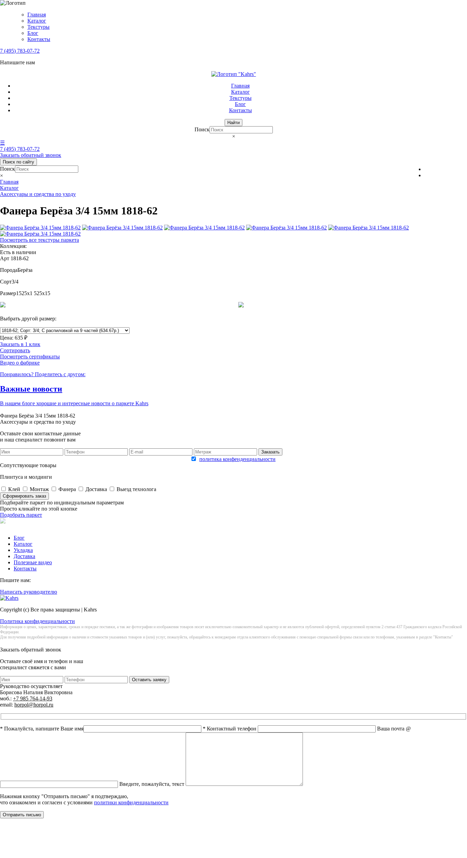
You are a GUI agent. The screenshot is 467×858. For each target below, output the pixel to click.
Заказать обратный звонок (30, 155)
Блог (32, 33)
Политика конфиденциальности (37, 621)
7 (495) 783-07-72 (20, 51)
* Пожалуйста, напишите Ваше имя (41, 728)
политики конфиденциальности (131, 802)
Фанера (67, 489)
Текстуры (38, 27)
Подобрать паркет (21, 515)
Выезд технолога (136, 489)
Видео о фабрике (20, 363)
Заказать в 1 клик (20, 344)
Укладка (23, 550)
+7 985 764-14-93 (32, 698)
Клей (14, 489)
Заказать (270, 451)
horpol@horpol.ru (33, 705)
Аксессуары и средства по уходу (38, 194)
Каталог (36, 21)
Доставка (96, 489)
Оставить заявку (149, 679)
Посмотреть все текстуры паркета (39, 240)
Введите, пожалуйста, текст (152, 784)
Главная (36, 14)
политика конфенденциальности (237, 459)
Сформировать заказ (24, 496)
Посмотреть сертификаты (30, 356)
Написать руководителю (28, 592)
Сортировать (15, 350)
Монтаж (39, 489)
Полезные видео (33, 562)
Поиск (202, 129)
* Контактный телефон (230, 728)
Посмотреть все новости (28, 409)
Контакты (38, 39)
